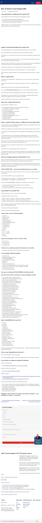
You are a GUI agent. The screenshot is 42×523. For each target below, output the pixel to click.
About (17, 502)
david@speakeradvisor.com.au (9, 510)
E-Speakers (36, 463)
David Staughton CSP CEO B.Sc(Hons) (13, 11)
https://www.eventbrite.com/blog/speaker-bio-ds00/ (11, 370)
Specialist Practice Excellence (7, 486)
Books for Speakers (26, 504)
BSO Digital (22, 521)
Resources (18, 507)
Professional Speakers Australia (24, 463)
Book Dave (38, 2)
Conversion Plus (5, 489)
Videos (24, 507)
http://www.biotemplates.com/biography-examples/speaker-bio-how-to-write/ (15, 378)
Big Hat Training (5, 487)
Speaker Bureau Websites (9, 357)
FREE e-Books (25, 505)
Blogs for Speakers (26, 502)
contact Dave (5, 494)
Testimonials (18, 504)
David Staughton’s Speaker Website (8, 485)
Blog (17, 505)
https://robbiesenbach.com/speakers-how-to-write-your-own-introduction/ (15, 365)
